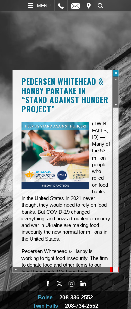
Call (61, 5)
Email (75, 5)
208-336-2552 (76, 297)
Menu (44, 5)
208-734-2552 (81, 306)
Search (100, 5)
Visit (88, 5)
